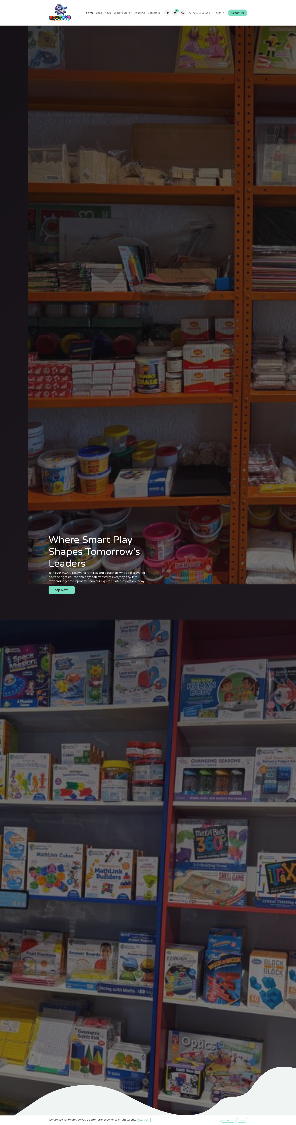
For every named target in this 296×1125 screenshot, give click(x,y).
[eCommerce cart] (167, 13)
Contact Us (237, 12)
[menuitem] (90, 13)
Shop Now (60, 590)
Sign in (220, 12)
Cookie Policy (144, 1120)
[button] (182, 13)
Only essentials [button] (227, 1120)
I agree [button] (242, 1120)
